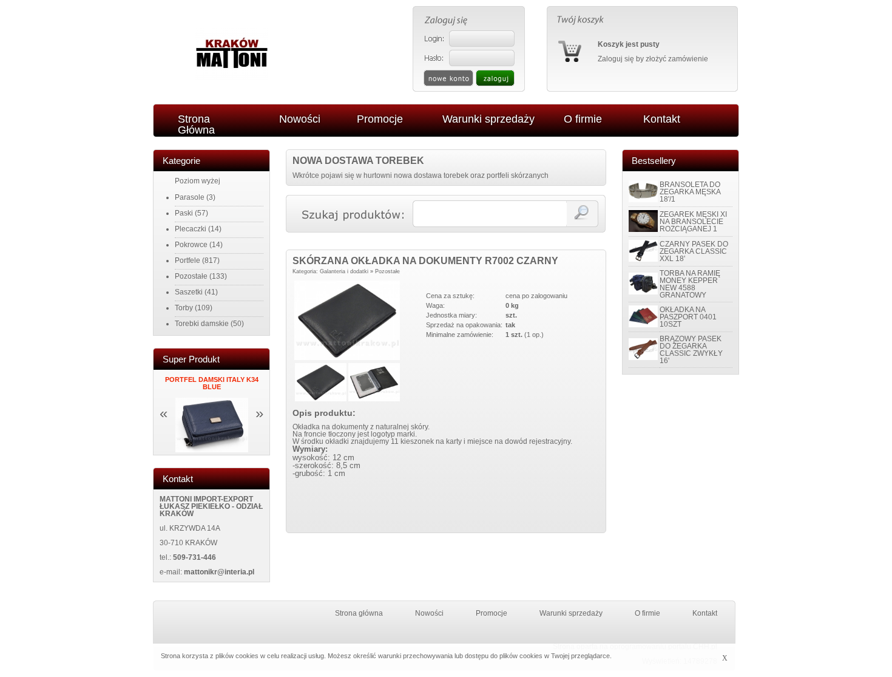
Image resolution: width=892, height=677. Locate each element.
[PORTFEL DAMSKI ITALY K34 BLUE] (211, 450)
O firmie (647, 613)
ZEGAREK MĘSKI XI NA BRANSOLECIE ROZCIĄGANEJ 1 (693, 221)
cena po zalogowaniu (536, 295)
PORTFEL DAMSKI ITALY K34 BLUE (211, 383)
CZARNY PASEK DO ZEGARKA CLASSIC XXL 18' (694, 251)
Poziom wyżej (197, 181)
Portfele (187, 260)
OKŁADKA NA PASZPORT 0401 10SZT (688, 316)
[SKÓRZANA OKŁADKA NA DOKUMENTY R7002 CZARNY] (347, 357)
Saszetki (189, 292)
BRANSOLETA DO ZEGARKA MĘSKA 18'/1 (690, 191)
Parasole (189, 197)
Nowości (429, 613)
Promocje (491, 613)
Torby (184, 308)
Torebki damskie (202, 323)
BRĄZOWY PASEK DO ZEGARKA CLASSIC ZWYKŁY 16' (691, 350)
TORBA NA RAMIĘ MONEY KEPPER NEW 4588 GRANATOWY (690, 284)
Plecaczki (190, 229)
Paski (184, 213)
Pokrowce (191, 244)
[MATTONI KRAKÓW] (231, 77)
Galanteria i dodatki (344, 271)
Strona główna (359, 613)
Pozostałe (191, 276)
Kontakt (704, 613)
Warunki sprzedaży (571, 613)
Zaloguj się (616, 59)
